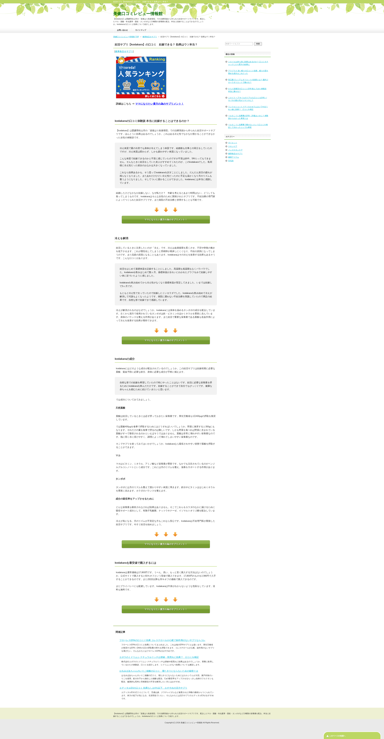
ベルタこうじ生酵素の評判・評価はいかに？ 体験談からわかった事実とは (248, 117)
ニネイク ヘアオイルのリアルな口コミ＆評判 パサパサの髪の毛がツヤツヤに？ (247, 99)
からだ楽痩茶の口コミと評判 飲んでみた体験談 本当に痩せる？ (247, 90)
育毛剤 (231, 161)
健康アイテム (233, 157)
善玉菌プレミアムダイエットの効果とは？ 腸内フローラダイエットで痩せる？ (248, 81)
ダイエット (232, 143)
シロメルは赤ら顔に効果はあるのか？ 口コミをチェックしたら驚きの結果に (248, 63)
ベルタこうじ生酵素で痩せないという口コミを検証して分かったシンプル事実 (248, 126)
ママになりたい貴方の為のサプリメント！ (159, 103)
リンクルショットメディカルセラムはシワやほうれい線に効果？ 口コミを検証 (248, 108)
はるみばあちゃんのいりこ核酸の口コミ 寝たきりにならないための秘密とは (158, 671)
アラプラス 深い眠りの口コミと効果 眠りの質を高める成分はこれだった (248, 72)
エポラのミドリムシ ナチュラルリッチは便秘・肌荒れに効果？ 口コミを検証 (159, 657)
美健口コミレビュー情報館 (138, 13)
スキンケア (232, 146)
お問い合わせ (122, 30)
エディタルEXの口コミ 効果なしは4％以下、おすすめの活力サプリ (153, 688)
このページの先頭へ (337, 736)
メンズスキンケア (235, 150)
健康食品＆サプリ (124, 51)
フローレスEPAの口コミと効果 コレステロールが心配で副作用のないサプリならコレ (162, 640)
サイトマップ (140, 30)
